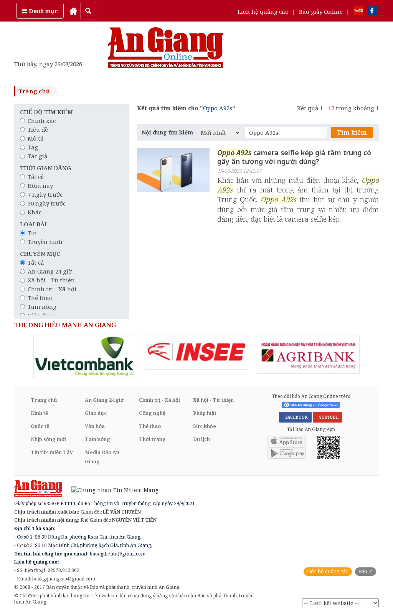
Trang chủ (34, 91)
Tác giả (37, 156)
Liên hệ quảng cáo (263, 11)
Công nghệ (152, 412)
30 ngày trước (47, 203)
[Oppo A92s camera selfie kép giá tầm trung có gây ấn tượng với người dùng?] (173, 171)
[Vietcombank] (85, 356)
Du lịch (201, 439)
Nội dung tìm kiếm (167, 132)
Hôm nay (40, 185)
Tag (33, 147)
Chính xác (42, 120)
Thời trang (152, 439)
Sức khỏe (204, 426)
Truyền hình (45, 241)
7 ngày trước (45, 194)
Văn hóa (95, 426)
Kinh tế (39, 412)
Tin (32, 233)
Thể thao (40, 298)
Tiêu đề (38, 129)
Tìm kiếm (352, 132)
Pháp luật (204, 412)
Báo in (365, 571)
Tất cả (36, 177)
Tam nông (42, 306)
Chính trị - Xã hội (52, 289)
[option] (85, 356)
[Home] (73, 11)
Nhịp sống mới (48, 439)
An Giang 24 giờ (50, 271)
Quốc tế (40, 426)
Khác (34, 212)
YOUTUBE (328, 417)
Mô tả (35, 138)
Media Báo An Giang (102, 457)
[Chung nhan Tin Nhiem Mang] (111, 489)
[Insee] (196, 352)
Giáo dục (96, 412)
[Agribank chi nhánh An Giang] (308, 354)
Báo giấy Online (321, 11)
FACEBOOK (295, 417)
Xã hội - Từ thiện (51, 280)
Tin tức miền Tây (52, 452)
